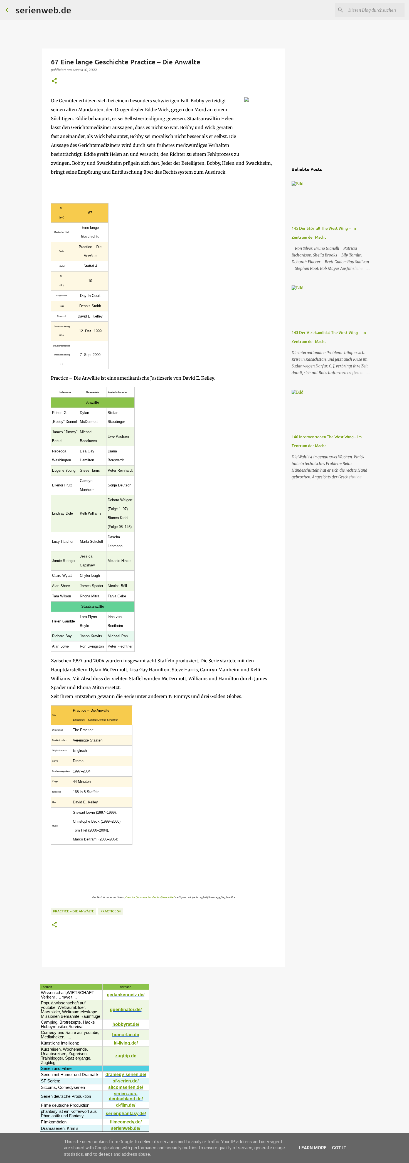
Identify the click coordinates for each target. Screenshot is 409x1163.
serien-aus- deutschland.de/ (126, 1096)
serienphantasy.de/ (126, 1113)
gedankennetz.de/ (125, 994)
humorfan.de (125, 1034)
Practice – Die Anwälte (73, 911)
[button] (54, 81)
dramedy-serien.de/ (125, 1074)
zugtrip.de (125, 1055)
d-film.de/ (125, 1105)
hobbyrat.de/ (125, 1024)
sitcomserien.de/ (125, 1087)
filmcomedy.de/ (126, 1122)
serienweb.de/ (125, 1128)
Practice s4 (110, 911)
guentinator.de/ (126, 1009)
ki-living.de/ (126, 1043)
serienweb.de (43, 9)
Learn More (312, 1147)
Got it (339, 1147)
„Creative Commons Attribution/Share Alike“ (149, 897)
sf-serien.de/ (126, 1081)
